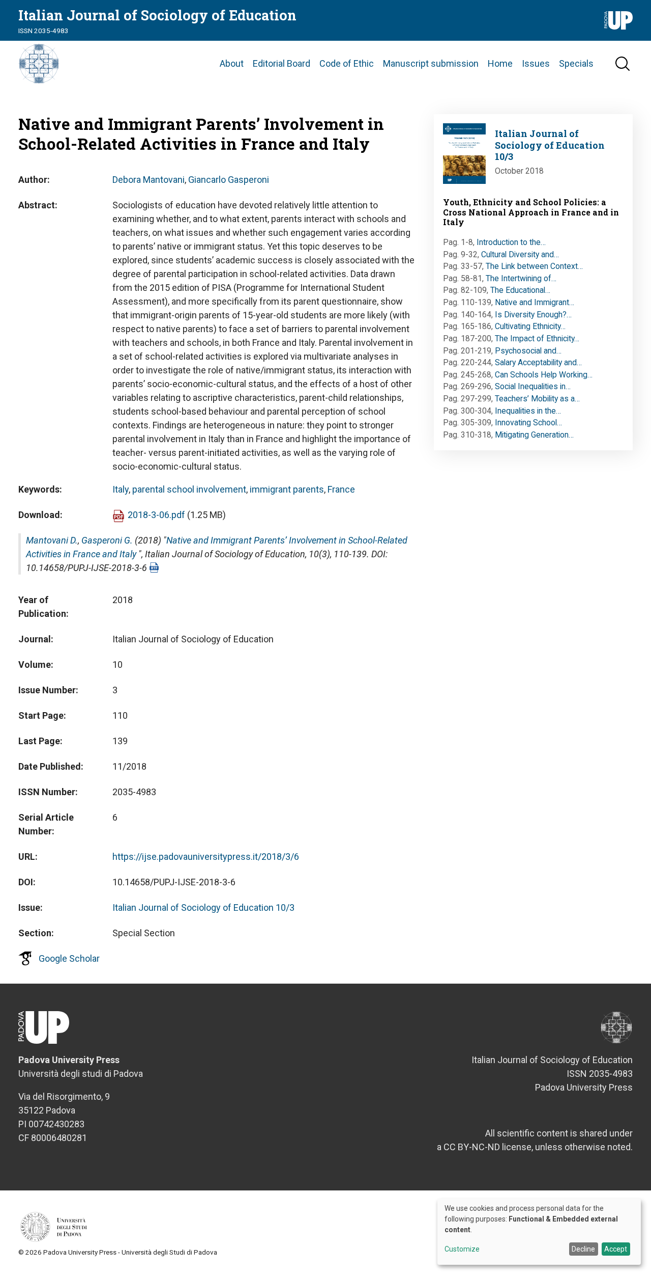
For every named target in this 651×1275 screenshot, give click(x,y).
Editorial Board (281, 63)
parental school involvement (189, 489)
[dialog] (539, 1232)
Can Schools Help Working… (544, 374)
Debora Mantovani (148, 179)
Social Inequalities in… (533, 386)
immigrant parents (287, 489)
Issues (536, 63)
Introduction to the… (511, 242)
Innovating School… (528, 422)
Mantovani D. (52, 540)
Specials (576, 63)
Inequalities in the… (528, 411)
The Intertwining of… (521, 278)
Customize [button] (462, 1249)
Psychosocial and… (528, 351)
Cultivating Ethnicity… (530, 326)
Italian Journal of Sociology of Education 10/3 (203, 907)
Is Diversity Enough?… (533, 314)
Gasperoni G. (107, 540)
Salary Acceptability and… (538, 362)
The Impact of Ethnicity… (537, 338)
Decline (583, 1249)
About (232, 63)
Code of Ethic (346, 63)
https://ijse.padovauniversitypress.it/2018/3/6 (205, 856)
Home (500, 63)
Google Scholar (69, 958)
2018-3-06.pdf (156, 514)
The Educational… (520, 290)
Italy (120, 489)
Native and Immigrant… (534, 302)
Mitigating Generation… (534, 435)
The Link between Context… (534, 266)
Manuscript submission (431, 63)
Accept (615, 1249)
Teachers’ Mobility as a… (537, 398)
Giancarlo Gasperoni (228, 179)
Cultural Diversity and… (520, 254)
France (341, 489)
